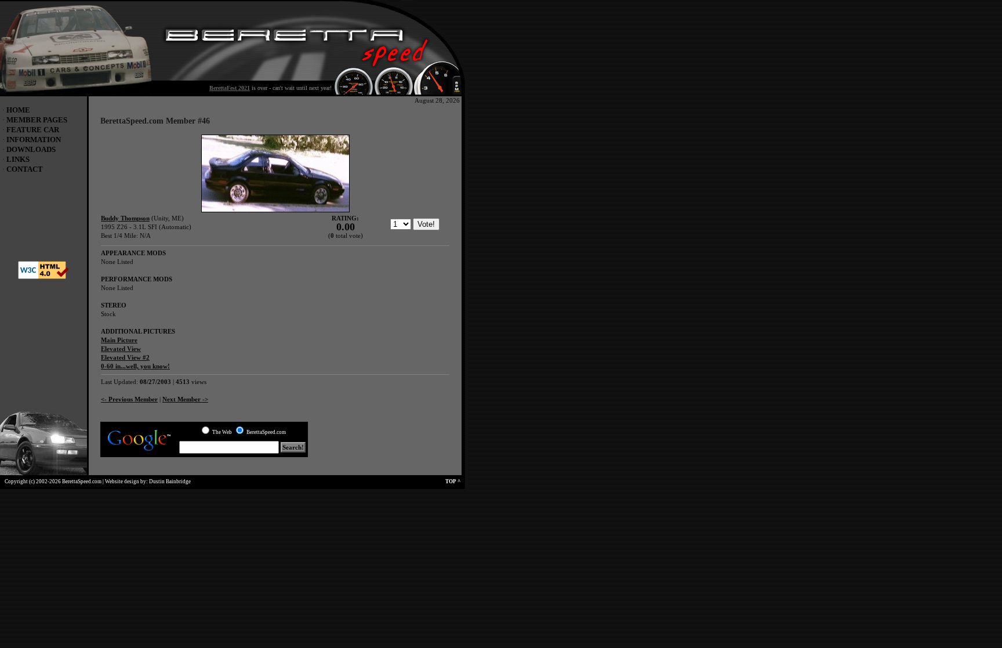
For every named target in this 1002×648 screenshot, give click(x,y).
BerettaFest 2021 (229, 88)
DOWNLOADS (31, 149)
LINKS (18, 159)
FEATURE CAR (32, 129)
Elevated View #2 (125, 357)
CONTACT (24, 169)
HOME (18, 110)
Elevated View (121, 348)
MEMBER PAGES (36, 119)
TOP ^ (455, 481)
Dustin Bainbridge (170, 481)
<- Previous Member (129, 399)
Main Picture (119, 339)
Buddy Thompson (125, 218)
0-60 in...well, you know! (135, 366)
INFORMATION (33, 139)
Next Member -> (185, 399)
